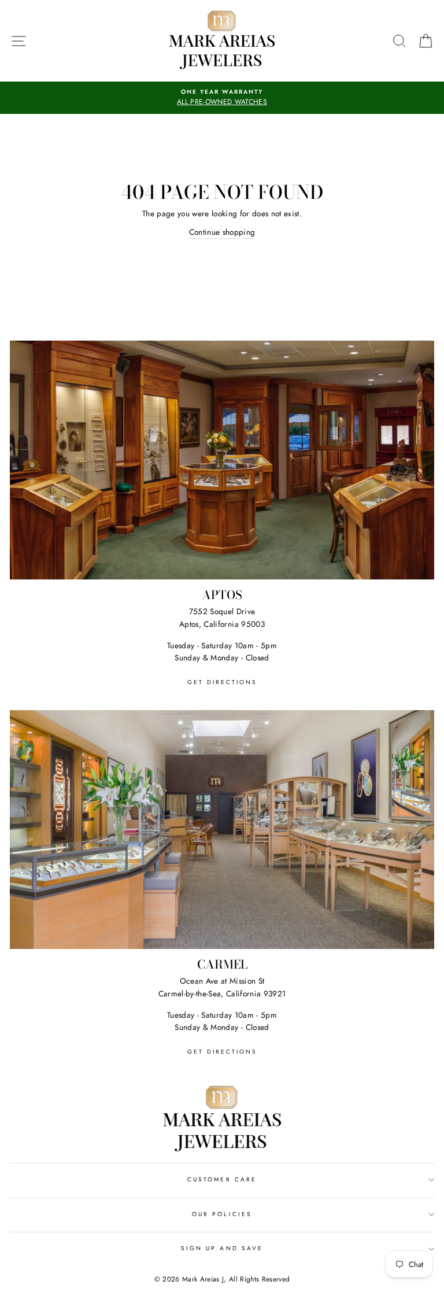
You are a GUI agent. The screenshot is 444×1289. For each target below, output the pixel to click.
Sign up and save (222, 1248)
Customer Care (222, 1179)
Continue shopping (222, 232)
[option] (222, 97)
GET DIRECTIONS (222, 682)
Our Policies (222, 1214)
